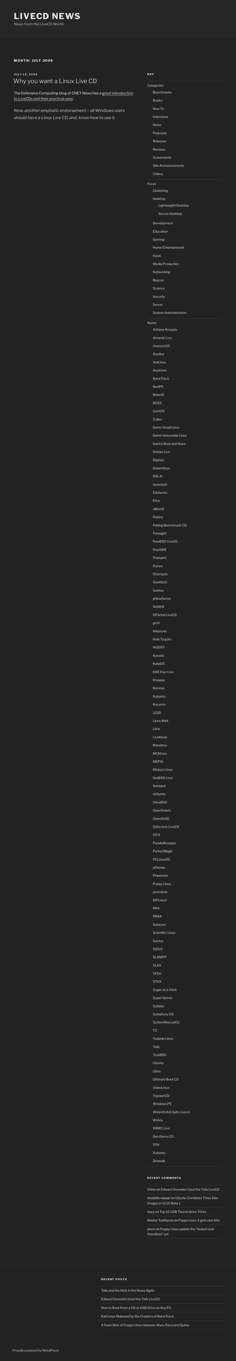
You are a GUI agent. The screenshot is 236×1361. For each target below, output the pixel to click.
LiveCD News (47, 16)
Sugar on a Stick (165, 990)
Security (159, 296)
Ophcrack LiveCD (166, 827)
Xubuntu (159, 1153)
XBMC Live (161, 1128)
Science (159, 288)
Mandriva (160, 745)
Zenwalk (159, 1161)
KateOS (159, 664)
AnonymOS (161, 346)
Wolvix (158, 1120)
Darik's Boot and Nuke (169, 444)
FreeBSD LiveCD (165, 541)
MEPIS (158, 761)
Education (160, 231)
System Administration (169, 313)
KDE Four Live (163, 672)
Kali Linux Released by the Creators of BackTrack (137, 1316)
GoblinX (158, 606)
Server (158, 305)
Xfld (156, 1144)
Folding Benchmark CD (170, 525)
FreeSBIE (160, 550)
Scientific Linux (164, 933)
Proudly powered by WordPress (35, 1350)
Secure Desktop (170, 214)
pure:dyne (160, 892)
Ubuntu (158, 1063)
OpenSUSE (161, 819)
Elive (156, 500)
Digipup (158, 460)
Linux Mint (160, 721)
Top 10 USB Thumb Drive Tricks (182, 1212)
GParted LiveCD (165, 615)
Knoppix (159, 680)
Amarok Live (162, 338)
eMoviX (158, 509)
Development (163, 223)
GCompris (160, 574)
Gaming (158, 239)
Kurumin (159, 704)
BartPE (158, 386)
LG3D (157, 713)
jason (151, 1229)
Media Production (166, 264)
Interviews (160, 117)
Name (151, 323)
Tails (156, 1047)
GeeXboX (160, 582)
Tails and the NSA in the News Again (127, 1290)
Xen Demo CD (163, 1136)
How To (158, 109)
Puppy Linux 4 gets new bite (199, 1220)
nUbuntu (159, 794)
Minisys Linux (163, 769)
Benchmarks (162, 92)
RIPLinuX (160, 900)
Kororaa (159, 688)
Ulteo (157, 1071)
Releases (159, 141)
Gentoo (158, 590)
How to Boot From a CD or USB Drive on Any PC (136, 1308)
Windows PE (162, 1104)
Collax (157, 419)
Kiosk (157, 256)
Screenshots (162, 157)
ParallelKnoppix (164, 843)
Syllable (158, 1006)
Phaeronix (160, 875)
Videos (158, 174)
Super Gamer (162, 998)
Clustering (160, 191)
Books (157, 100)
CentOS (159, 411)
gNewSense (162, 598)
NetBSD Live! (163, 778)
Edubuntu (160, 492)
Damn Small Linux (166, 427)
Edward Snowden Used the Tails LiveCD (190, 1189)
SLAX (157, 965)
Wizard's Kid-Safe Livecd (171, 1112)
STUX (157, 981)
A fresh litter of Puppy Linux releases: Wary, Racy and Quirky (145, 1325)
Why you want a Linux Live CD (55, 81)
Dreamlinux (161, 468)
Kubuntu (159, 696)
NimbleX (159, 786)
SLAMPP (160, 957)
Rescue (158, 280)
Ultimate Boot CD (166, 1079)
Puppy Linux (162, 884)
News (157, 125)
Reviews (159, 149)
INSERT (159, 647)
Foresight (159, 533)
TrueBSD (159, 1055)
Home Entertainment (168, 247)
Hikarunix (160, 631)
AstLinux (159, 362)
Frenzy (157, 566)
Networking (161, 272)
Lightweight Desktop (173, 205)
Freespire (159, 558)
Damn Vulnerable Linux (170, 435)
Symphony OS (163, 1014)
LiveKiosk (160, 737)
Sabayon (159, 924)
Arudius (158, 354)
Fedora (158, 517)
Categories (155, 85)
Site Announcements (168, 165)
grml (156, 623)
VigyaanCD (161, 1096)
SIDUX (158, 949)
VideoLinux (161, 1087)
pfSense (159, 867)
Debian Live (161, 452)
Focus (151, 184)
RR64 (157, 916)
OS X (156, 835)
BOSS (157, 403)
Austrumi (159, 370)
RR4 (156, 908)
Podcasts (160, 133)
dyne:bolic (160, 484)
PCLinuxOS (161, 859)
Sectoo (158, 941)
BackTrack (161, 378)
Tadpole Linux (163, 1038)
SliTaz (157, 973)
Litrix (156, 729)
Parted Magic (163, 851)
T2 (155, 1030)
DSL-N (157, 476)
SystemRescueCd (166, 1022)
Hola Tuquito (162, 639)
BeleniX (158, 395)
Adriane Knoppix (165, 329)
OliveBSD (160, 802)
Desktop (159, 199)
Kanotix (158, 655)
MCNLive (160, 753)
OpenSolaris (162, 810)
